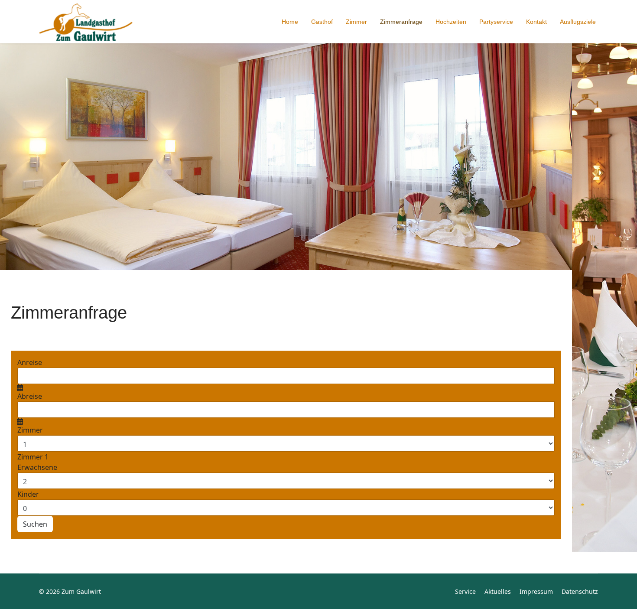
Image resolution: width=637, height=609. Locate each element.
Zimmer (356, 21)
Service (465, 591)
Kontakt (536, 21)
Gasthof (322, 21)
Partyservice (496, 21)
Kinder (28, 494)
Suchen (35, 524)
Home (290, 21)
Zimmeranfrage (401, 21)
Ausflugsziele (578, 21)
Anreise (29, 362)
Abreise (29, 396)
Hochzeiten (451, 21)
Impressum (536, 591)
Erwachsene (37, 467)
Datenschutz (580, 591)
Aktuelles (497, 591)
